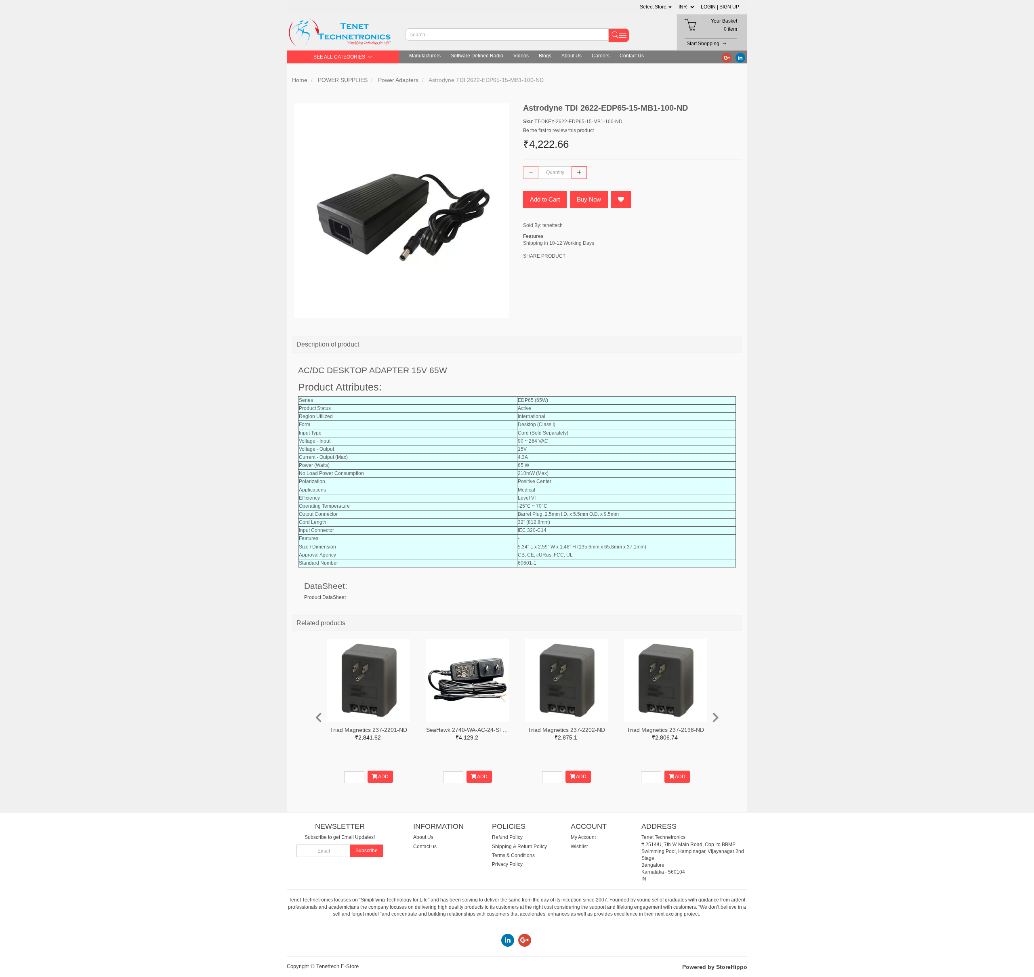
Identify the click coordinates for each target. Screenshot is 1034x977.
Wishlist (579, 846)
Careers (600, 56)
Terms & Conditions (513, 855)
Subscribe (366, 850)
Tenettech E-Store (337, 966)
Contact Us (632, 56)
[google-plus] (726, 57)
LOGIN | (709, 7)
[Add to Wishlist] (621, 199)
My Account (583, 837)
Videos (521, 56)
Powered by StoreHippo (714, 967)
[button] (656, 7)
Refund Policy (507, 837)
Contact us (425, 846)
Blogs (545, 56)
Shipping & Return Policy (519, 846)
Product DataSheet (325, 597)
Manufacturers (425, 56)
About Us (571, 56)
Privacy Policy (507, 864)
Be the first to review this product (558, 130)
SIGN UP (729, 7)
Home (299, 80)
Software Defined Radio (477, 56)
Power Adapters (398, 80)
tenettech (552, 225)
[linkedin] (740, 57)
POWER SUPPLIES (343, 80)
